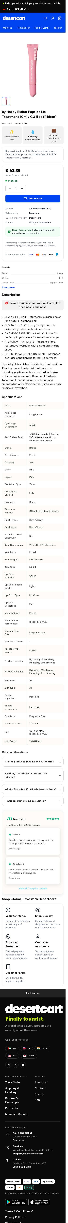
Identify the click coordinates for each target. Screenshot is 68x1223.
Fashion (58, 27)
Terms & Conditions (19, 1211)
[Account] (53, 18)
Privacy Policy (15, 1217)
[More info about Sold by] (50, 208)
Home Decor (23, 27)
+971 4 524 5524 (22, 1166)
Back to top (33, 993)
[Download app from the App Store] (39, 1202)
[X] (15, 1065)
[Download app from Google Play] (16, 1202)
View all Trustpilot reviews (32, 888)
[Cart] (60, 18)
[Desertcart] (14, 18)
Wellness (7, 27)
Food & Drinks (42, 27)
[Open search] (46, 18)
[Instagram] (8, 1065)
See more (8, 287)
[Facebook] (23, 1065)
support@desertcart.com (28, 1153)
